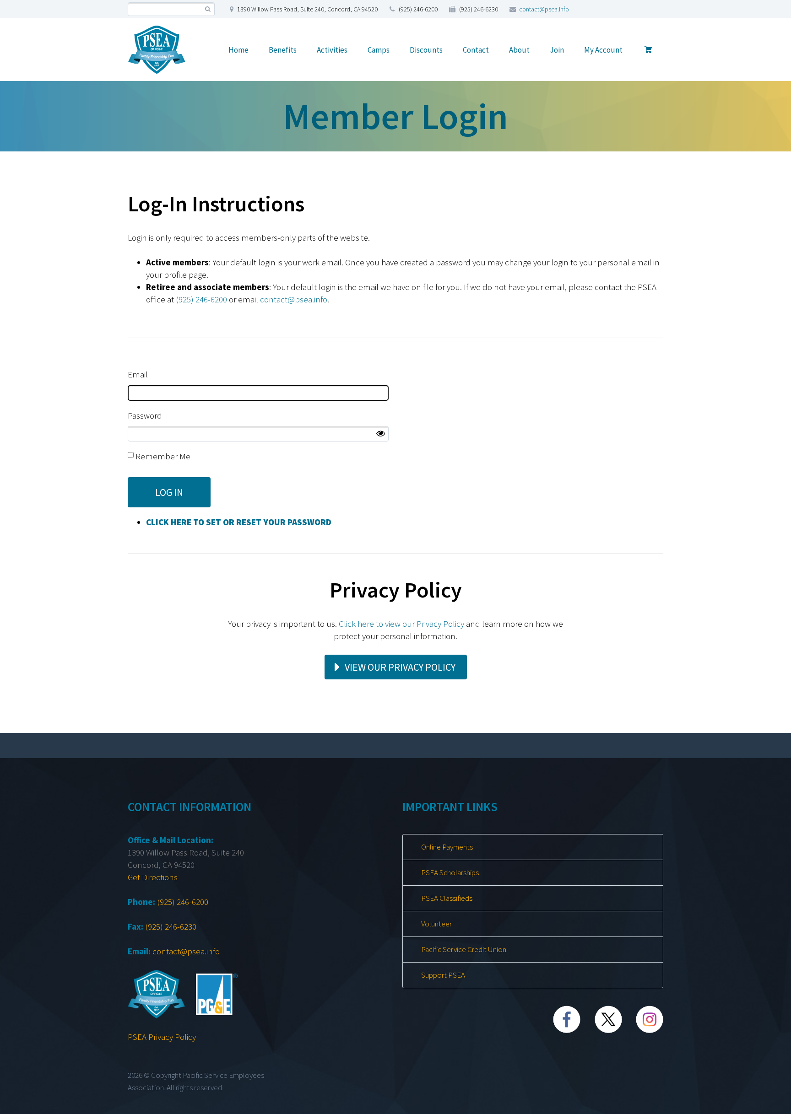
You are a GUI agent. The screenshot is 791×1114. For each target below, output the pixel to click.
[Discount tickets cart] (648, 49)
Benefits (283, 50)
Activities (332, 50)
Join (557, 50)
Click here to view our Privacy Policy (401, 623)
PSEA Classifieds (446, 898)
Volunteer (436, 924)
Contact (476, 50)
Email (138, 374)
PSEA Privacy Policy (162, 1036)
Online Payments (447, 847)
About (519, 50)
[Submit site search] (207, 9)
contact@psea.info (544, 9)
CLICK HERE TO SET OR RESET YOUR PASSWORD (238, 522)
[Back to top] (765, 1102)
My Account (603, 50)
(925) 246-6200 (201, 299)
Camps (379, 50)
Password (145, 415)
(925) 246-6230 (170, 926)
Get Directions (153, 877)
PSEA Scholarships (450, 872)
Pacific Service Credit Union (463, 949)
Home (238, 50)
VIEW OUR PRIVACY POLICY (400, 667)
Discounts (426, 50)
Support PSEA (443, 975)
